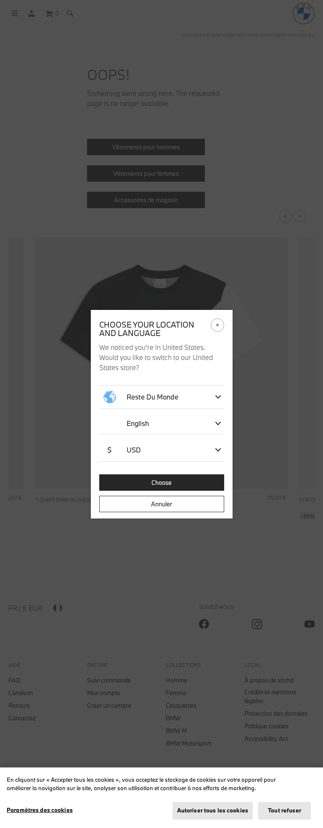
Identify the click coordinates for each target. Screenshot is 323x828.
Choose (161, 483)
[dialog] (161, 414)
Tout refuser (284, 810)
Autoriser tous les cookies (212, 810)
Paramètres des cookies (40, 810)
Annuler (161, 504)
